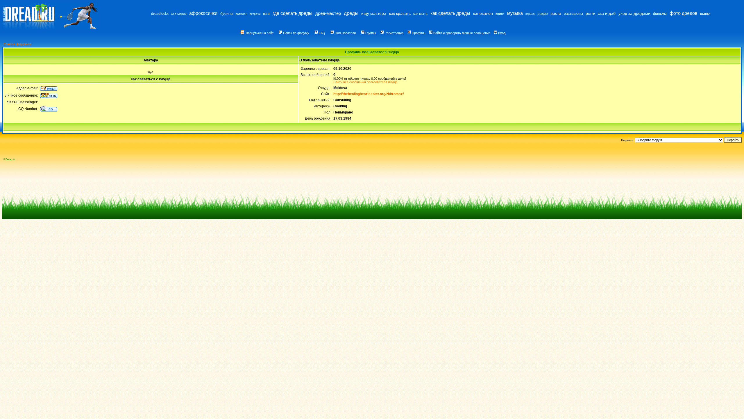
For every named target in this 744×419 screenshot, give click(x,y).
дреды (351, 13)
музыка (515, 13)
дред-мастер (328, 13)
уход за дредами (634, 13)
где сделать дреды (292, 13)
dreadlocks (160, 14)
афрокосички (203, 13)
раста (555, 13)
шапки (705, 14)
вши (266, 14)
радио (543, 14)
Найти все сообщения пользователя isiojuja (365, 82)
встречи (255, 13)
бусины (226, 13)
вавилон (241, 13)
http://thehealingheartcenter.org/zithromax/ (368, 94)
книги (500, 14)
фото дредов (684, 13)
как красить (400, 13)
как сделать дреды (450, 13)
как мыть (420, 14)
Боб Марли (179, 13)
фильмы (660, 14)
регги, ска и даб (601, 13)
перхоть (530, 14)
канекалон (483, 13)
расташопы (573, 14)
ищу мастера (373, 13)
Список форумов (17, 44)
